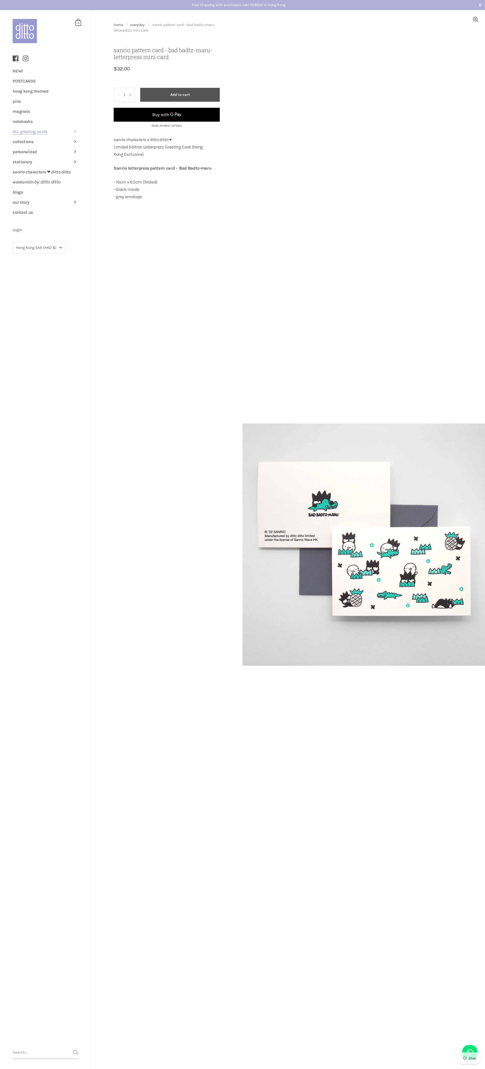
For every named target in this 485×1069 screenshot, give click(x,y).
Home (118, 24)
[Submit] (75, 1052)
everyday (137, 24)
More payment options (167, 125)
